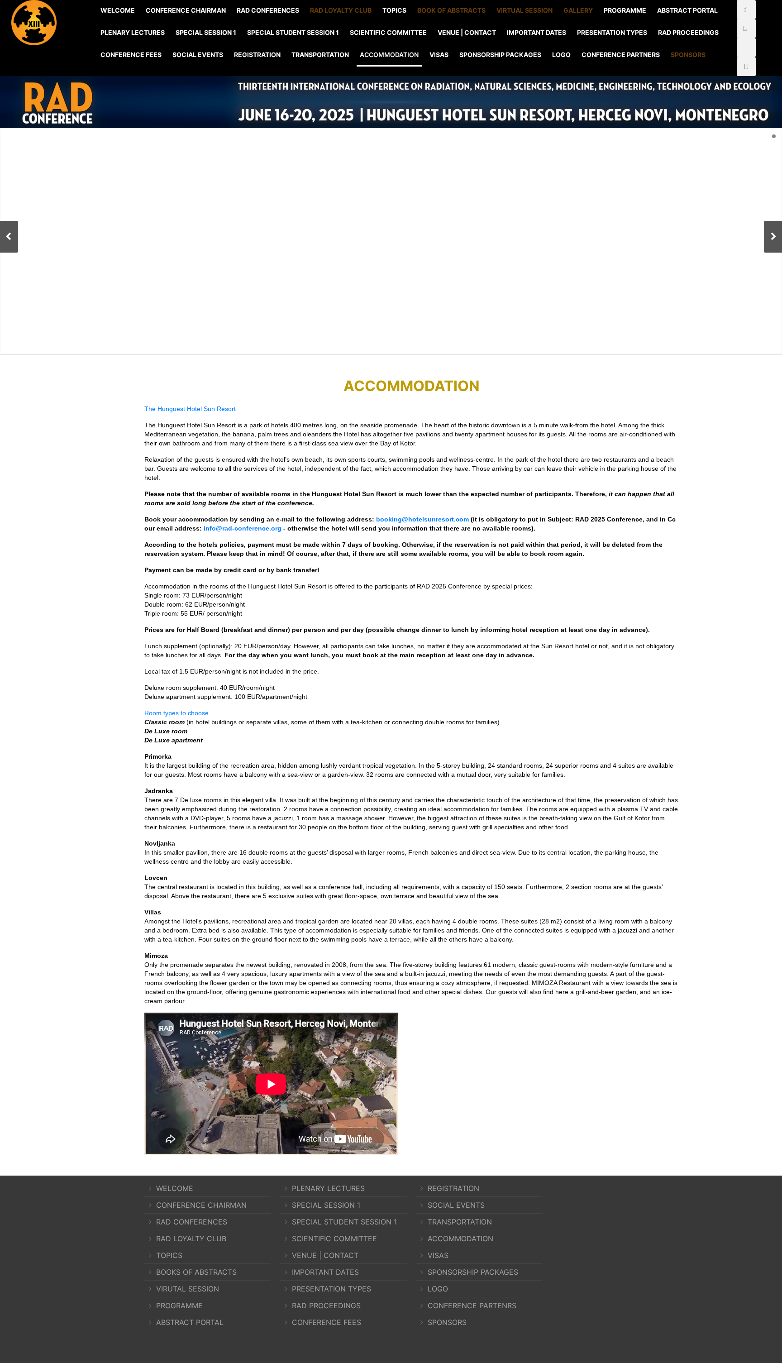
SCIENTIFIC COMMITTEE (388, 32)
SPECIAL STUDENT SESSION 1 (293, 32)
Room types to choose (176, 713)
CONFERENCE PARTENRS (472, 1305)
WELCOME (117, 10)
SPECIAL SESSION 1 (206, 32)
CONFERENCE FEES (131, 54)
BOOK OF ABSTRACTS (451, 10)
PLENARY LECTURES (132, 32)
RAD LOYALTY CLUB (341, 10)
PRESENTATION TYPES (612, 32)
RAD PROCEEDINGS (688, 32)
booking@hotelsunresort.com (422, 519)
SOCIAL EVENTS (197, 54)
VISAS (438, 54)
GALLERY (578, 10)
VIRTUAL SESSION (524, 10)
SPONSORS (688, 54)
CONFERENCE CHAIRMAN (186, 10)
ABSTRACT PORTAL (687, 10)
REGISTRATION (257, 54)
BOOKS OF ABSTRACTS (196, 1272)
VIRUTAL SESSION (187, 1288)
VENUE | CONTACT (467, 32)
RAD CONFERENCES (268, 10)
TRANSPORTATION (320, 54)
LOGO (561, 54)
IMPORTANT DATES (536, 32)
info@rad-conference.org (242, 528)
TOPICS (394, 10)
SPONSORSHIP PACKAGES (500, 54)
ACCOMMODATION (389, 54)
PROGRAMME (625, 10)
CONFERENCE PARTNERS (621, 54)
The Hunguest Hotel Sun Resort (190, 408)
